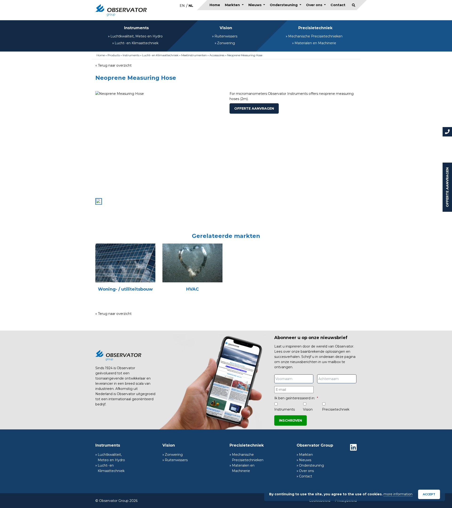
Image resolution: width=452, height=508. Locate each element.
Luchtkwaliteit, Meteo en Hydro (136, 36)
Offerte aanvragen (447, 187)
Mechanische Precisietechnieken (315, 36)
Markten (233, 5)
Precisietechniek (315, 28)
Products (114, 55)
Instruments (136, 28)
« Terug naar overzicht (113, 65)
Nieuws (255, 5)
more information (397, 494)
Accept (429, 494)
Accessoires (217, 55)
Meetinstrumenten (194, 55)
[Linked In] (353, 447)
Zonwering (226, 43)
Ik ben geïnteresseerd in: (296, 398)
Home (215, 5)
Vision (226, 28)
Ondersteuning (284, 5)
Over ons (314, 5)
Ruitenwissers (225, 36)
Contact (338, 5)
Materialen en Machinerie (315, 43)
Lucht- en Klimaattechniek (136, 43)
